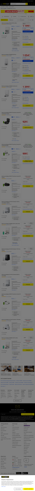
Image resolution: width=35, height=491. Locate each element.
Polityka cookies (3, 486)
